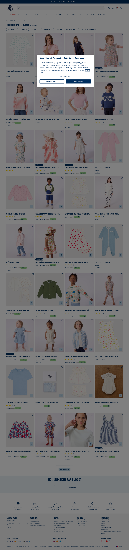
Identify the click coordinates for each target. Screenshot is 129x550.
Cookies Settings (65, 76)
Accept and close (78, 81)
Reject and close (51, 81)
